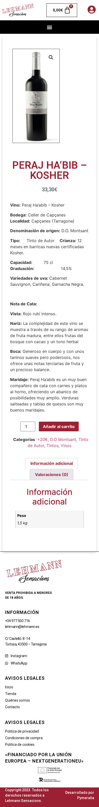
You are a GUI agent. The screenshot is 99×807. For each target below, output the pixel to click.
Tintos (52, 445)
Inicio (9, 687)
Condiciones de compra (24, 738)
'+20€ (42, 439)
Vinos (66, 445)
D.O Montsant (63, 439)
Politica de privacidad (22, 731)
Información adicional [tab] (51, 463)
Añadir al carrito (59, 426)
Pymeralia (85, 798)
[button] (49, 27)
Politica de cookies (20, 744)
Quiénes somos (17, 700)
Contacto (12, 707)
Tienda (10, 694)
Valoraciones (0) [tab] (51, 474)
